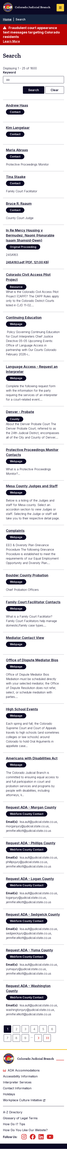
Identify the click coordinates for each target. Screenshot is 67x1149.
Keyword (9, 72)
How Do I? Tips (14, 1124)
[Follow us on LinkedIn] (41, 1138)
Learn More (11, 41)
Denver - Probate (20, 412)
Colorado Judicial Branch (32, 7)
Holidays (9, 1094)
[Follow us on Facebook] (33, 1138)
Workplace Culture (22, 1100)
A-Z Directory (12, 1112)
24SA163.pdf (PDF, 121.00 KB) (27, 262)
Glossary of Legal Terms (20, 1118)
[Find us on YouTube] (50, 1138)
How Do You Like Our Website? (25, 1130)
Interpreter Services (17, 1082)
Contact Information (17, 1088)
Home (7, 19)
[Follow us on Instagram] (24, 1138)
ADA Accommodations (24, 1070)
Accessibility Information (20, 1076)
